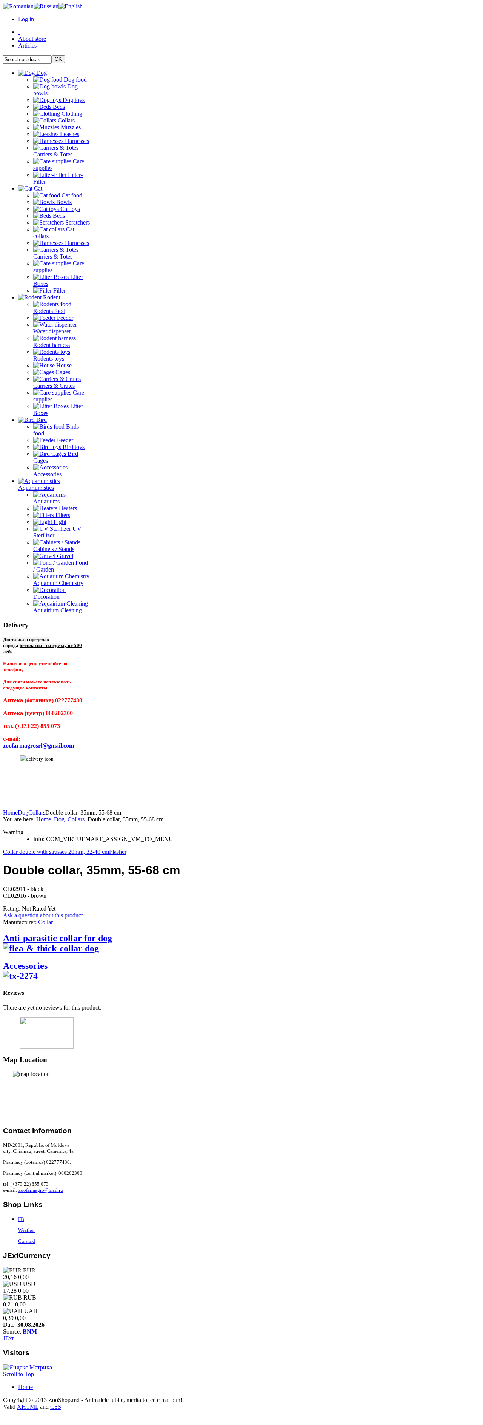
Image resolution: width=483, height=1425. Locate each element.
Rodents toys (48, 358)
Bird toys (73, 447)
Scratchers (77, 222)
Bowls (63, 202)
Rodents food (49, 311)
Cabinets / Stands (53, 549)
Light (59, 522)
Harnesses (76, 141)
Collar (45, 922)
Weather (26, 1230)
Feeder (64, 317)
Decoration (46, 596)
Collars (65, 120)
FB (21, 1219)
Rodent (51, 297)
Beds (58, 107)
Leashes (68, 134)
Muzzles (70, 127)
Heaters (67, 508)
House (63, 365)
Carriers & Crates (54, 386)
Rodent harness (51, 345)
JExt (8, 1338)
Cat (37, 188)
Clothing (71, 113)
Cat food (71, 195)
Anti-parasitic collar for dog (57, 938)
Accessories (47, 474)
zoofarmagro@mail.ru (40, 1190)
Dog (41, 73)
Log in (26, 19)
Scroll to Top (18, 1374)
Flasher (117, 852)
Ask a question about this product (43, 915)
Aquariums (46, 501)
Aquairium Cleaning (57, 610)
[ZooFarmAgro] (46, 1033)
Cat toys (69, 209)
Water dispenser (52, 331)
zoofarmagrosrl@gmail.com (38, 745)
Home (10, 812)
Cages (62, 372)
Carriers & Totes (52, 154)
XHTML (27, 1406)
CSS (55, 1406)
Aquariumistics (36, 488)
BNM (30, 1331)
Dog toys (73, 100)
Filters (62, 515)
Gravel (64, 556)
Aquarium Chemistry (58, 583)
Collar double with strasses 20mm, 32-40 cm (56, 852)
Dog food (74, 79)
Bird (41, 420)
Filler (59, 290)
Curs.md (26, 1241)
